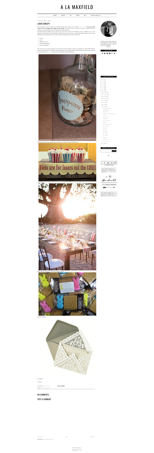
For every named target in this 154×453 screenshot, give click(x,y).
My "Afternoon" (106, 126)
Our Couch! (105, 133)
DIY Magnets (105, 131)
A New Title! (105, 139)
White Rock (105, 118)
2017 (103, 81)
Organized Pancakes (107, 108)
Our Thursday (105, 135)
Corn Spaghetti (106, 110)
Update (43, 387)
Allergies (104, 137)
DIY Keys (105, 129)
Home (55, 15)
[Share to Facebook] (62, 386)
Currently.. (105, 122)
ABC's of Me (105, 116)
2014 (103, 87)
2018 (103, 79)
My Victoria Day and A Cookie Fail (109, 114)
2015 (103, 85)
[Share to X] (61, 386)
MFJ (85, 15)
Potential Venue (106, 111)
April (104, 143)
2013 (103, 89)
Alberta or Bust (82, 27)
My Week (105, 128)
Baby (78, 15)
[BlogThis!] (59, 386)
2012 (103, 91)
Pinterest (49, 52)
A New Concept (106, 141)
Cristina (80, 450)
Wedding (48, 387)
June (104, 104)
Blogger (79, 447)
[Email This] (58, 386)
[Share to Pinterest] (64, 386)
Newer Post (40, 436)
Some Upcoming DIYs (107, 124)
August (104, 100)
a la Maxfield (77, 6)
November (105, 94)
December (105, 92)
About (63, 15)
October (104, 96)
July (104, 102)
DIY (71, 15)
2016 (103, 83)
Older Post (92, 436)
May (104, 106)
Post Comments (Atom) (48, 439)
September (105, 98)
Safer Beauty (96, 15)
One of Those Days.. (107, 120)
